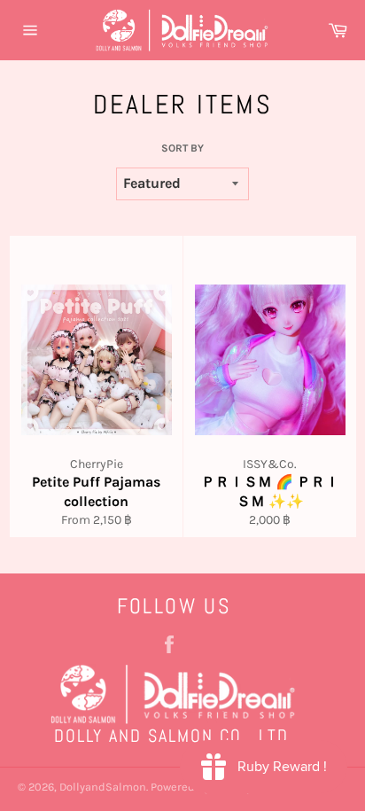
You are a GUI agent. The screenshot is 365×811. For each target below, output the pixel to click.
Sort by (182, 148)
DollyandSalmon (102, 786)
